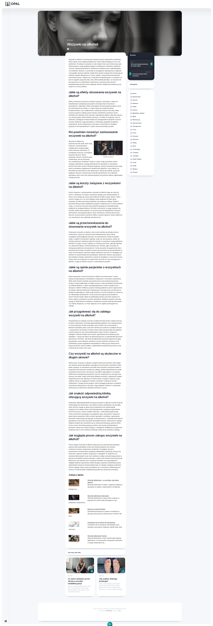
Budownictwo (137, 96)
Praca (134, 129)
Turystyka (135, 156)
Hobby (134, 106)
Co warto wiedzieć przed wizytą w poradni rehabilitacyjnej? (79, 581)
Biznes (135, 93)
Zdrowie (70, 40)
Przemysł (135, 136)
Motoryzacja (136, 119)
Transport (135, 152)
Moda (134, 116)
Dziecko (135, 100)
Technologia (136, 149)
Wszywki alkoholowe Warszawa (98, 496)
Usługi (134, 165)
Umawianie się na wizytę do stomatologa (101, 522)
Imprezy (135, 110)
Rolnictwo (135, 139)
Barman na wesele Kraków (96, 509)
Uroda (134, 162)
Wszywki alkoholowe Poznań (97, 536)
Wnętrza (135, 169)
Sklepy (135, 142)
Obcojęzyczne (137, 126)
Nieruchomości (137, 123)
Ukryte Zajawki (137, 159)
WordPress (109, 610)
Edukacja (135, 103)
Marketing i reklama (138, 113)
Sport (134, 146)
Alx (120, 610)
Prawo (134, 133)
